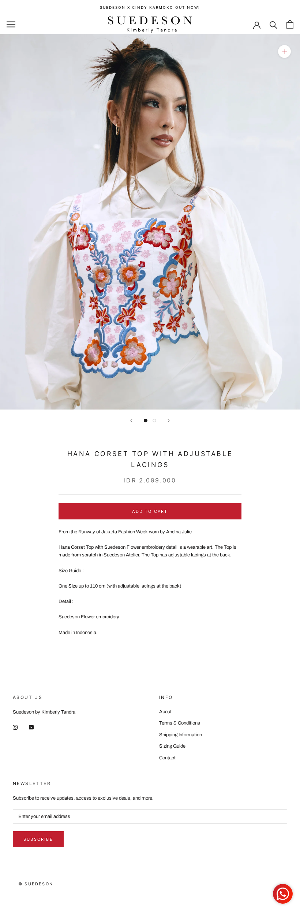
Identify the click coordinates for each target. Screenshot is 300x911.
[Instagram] (15, 727)
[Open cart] (289, 24)
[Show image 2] (154, 420)
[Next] (169, 420)
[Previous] (131, 420)
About (165, 711)
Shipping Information (180, 734)
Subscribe (38, 839)
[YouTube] (31, 727)
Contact (167, 757)
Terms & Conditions (179, 723)
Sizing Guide (172, 746)
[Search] (273, 24)
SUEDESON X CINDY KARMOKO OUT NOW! (150, 7)
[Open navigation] (11, 24)
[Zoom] (284, 51)
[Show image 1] (145, 420)
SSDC (43, 891)
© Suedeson (35, 883)
